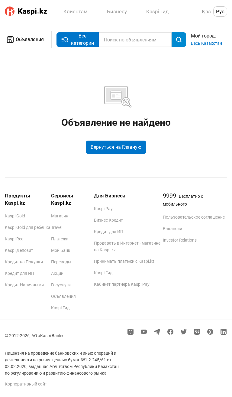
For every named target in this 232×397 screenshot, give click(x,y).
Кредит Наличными (24, 284)
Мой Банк (60, 250)
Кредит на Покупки (24, 261)
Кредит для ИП (19, 273)
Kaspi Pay (103, 208)
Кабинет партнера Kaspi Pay (122, 284)
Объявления (30, 39)
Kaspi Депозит (19, 250)
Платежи (60, 238)
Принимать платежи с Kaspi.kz (124, 261)
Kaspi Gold (15, 215)
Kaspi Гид (60, 307)
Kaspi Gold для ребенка (27, 227)
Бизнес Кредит (108, 220)
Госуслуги (61, 284)
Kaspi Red (14, 238)
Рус (220, 11)
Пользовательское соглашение (194, 217)
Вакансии (172, 228)
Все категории (82, 39)
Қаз (206, 11)
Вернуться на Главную (116, 147)
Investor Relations (180, 240)
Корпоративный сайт (26, 384)
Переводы (61, 261)
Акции (57, 273)
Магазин (59, 215)
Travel (56, 227)
